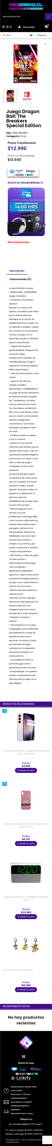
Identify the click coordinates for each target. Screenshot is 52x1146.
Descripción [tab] (17, 270)
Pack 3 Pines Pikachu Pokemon (18, 970)
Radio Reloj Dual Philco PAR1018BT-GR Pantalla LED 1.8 (26, 898)
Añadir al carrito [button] (27, 770)
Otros (23, 136)
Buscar (48, 16)
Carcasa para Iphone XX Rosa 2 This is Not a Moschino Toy (26, 825)
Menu (8, 35)
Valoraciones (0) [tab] (20, 279)
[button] (31, 35)
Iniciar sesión (29, 27)
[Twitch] (4, 26)
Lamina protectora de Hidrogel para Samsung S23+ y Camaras (26, 752)
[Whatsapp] (10, 26)
